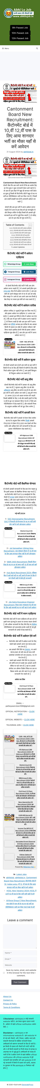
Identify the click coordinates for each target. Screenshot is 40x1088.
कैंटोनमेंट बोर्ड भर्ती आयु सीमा (23, 235)
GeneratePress (27, 1085)
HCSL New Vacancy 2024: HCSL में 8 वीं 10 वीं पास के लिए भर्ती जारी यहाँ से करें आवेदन (21, 894)
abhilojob (10, 878)
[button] (37, 48)
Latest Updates (19, 247)
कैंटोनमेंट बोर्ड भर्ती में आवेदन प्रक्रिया (22, 228)
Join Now (30, 264)
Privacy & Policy (10, 1004)
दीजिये (13, 324)
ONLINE (7, 291)
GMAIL (28, 649)
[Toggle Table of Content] (29, 225)
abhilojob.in (20, 878)
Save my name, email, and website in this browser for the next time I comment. (21, 973)
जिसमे (27, 421)
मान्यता (12, 497)
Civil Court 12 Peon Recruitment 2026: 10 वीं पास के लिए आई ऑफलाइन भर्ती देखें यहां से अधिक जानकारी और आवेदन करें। (26, 691)
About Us (7, 996)
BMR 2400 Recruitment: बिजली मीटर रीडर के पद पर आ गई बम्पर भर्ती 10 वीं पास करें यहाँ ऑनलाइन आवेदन (20, 564)
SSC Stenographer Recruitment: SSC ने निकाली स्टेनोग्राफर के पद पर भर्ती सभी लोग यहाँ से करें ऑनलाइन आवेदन (20, 521)
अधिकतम (7, 390)
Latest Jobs (21, 874)
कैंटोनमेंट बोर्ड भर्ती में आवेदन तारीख (22, 230)
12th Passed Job (20, 38)
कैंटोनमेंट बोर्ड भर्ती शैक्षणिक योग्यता (22, 240)
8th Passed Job (20, 27)
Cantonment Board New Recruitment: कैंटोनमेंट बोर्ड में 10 (20, 881)
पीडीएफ (34, 624)
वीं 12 (20, 884)
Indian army (12, 884)
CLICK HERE (29, 720)
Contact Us (8, 1000)
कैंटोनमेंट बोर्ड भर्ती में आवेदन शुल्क (22, 233)
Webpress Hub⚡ (29, 867)
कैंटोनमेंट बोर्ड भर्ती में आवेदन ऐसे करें (22, 244)
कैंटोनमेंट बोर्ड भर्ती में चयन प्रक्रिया (22, 242)
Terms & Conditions (11, 1007)
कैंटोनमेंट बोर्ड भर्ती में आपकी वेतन (23, 237)
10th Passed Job (20, 33)
